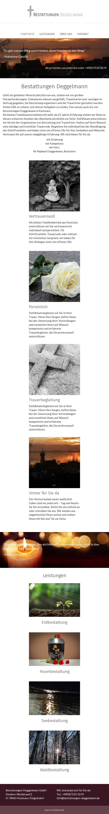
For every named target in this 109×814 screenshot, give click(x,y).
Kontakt (83, 34)
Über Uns (66, 34)
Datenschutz (59, 810)
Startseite (27, 34)
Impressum (49, 810)
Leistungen (47, 34)
